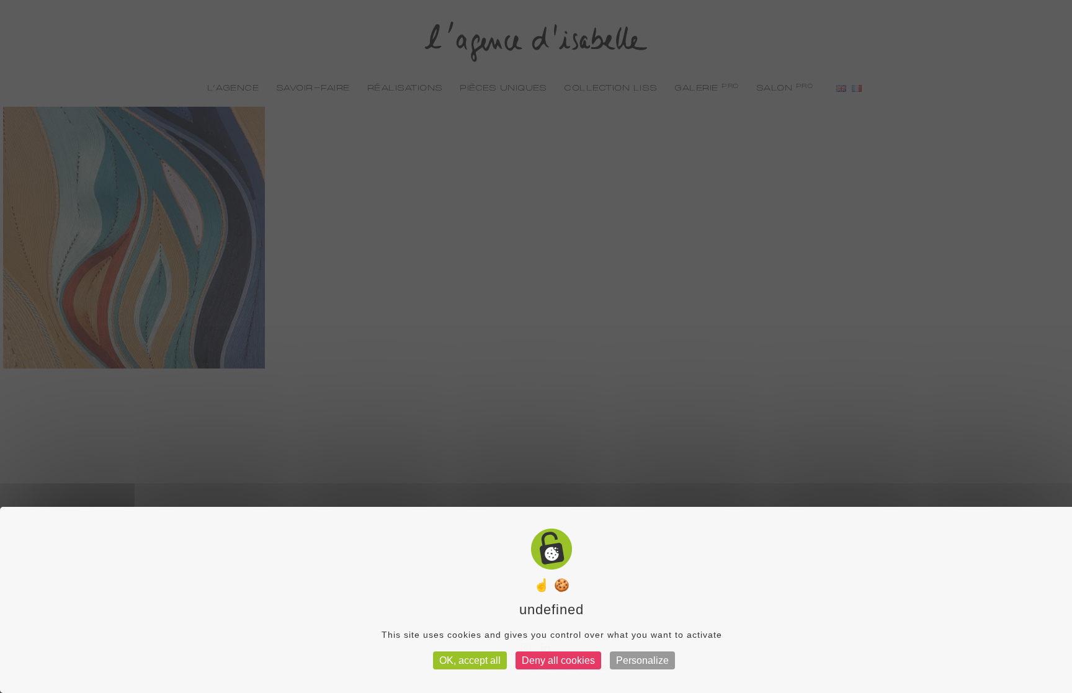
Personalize (642, 660)
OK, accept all (470, 660)
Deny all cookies (558, 660)
